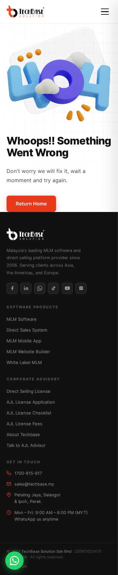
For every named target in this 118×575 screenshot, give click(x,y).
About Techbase (23, 434)
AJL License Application (31, 402)
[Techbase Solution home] (26, 12)
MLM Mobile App (24, 340)
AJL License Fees (24, 423)
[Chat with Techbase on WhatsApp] (14, 560)
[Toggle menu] (104, 12)
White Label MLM (24, 362)
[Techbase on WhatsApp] (39, 288)
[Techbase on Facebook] (12, 288)
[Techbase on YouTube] (67, 288)
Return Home (31, 204)
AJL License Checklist (29, 412)
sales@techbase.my (34, 484)
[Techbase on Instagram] (81, 288)
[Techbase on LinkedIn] (25, 288)
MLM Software (22, 319)
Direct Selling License (28, 391)
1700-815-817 (28, 473)
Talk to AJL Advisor (26, 445)
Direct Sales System (27, 330)
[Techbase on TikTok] (53, 288)
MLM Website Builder (28, 351)
